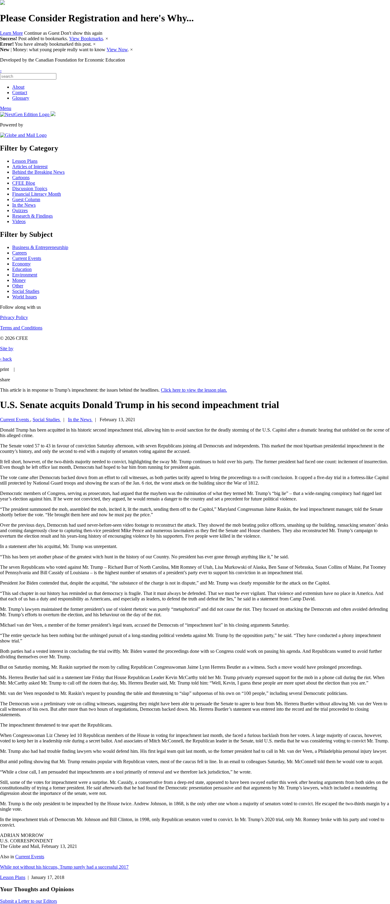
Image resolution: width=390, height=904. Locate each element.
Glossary (20, 98)
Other (17, 285)
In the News (24, 205)
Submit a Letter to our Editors (28, 901)
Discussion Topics (29, 188)
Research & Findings (32, 216)
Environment (24, 274)
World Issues (24, 296)
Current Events (26, 258)
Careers (19, 252)
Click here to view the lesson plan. (194, 390)
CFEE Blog (23, 183)
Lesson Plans (24, 161)
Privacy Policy (14, 317)
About (18, 87)
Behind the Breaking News (38, 172)
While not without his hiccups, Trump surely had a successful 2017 (64, 867)
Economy (21, 263)
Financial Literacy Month (36, 194)
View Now (117, 49)
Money (19, 280)
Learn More (11, 33)
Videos (19, 221)
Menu (5, 108)
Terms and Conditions (21, 327)
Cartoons (21, 177)
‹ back (6, 358)
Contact (19, 92)
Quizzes (20, 210)
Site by (6, 348)
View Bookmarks (86, 38)
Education (22, 269)
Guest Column (26, 199)
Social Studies (25, 291)
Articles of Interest (30, 166)
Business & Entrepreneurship (40, 247)
